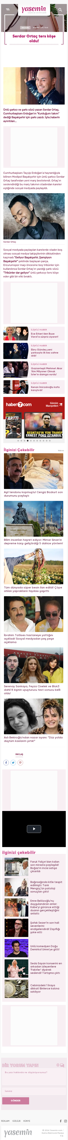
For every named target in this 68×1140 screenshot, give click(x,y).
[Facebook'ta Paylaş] (6, 762)
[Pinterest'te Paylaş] (20, 762)
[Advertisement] (34, 302)
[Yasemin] (34, 10)
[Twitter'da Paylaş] (13, 762)
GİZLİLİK (16, 1121)
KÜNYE (26, 1121)
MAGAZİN (25, 27)
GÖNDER (15, 1101)
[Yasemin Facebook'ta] (60, 1121)
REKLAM (5, 1121)
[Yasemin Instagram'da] (65, 1121)
